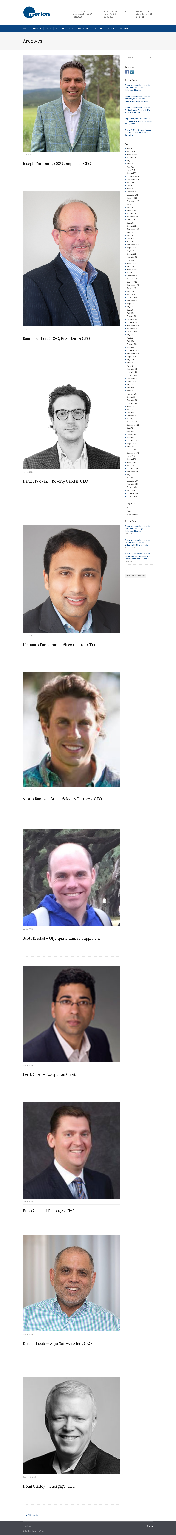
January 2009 (131, 459)
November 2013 (132, 372)
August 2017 (131, 304)
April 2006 (130, 478)
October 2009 (132, 450)
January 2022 (131, 226)
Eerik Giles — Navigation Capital (50, 1074)
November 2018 (132, 279)
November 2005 (132, 484)
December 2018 (132, 276)
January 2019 (131, 272)
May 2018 (130, 291)
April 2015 (130, 341)
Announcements (133, 508)
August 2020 (131, 248)
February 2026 (132, 154)
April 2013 (130, 388)
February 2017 (132, 316)
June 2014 (130, 363)
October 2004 (132, 487)
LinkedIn (28, 1526)
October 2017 (132, 297)
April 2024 (130, 185)
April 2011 (130, 431)
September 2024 (133, 179)
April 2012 (130, 412)
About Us (37, 28)
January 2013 (131, 397)
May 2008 (130, 465)
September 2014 (133, 353)
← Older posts (31, 1515)
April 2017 (130, 313)
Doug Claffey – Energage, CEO (49, 1486)
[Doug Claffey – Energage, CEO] (71, 1425)
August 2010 (131, 443)
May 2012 (130, 409)
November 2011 (132, 422)
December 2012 (132, 400)
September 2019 (133, 260)
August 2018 (131, 288)
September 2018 (133, 285)
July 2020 (130, 251)
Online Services (131, 576)
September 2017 (133, 300)
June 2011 (130, 428)
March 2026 (131, 151)
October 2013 (132, 375)
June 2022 (130, 223)
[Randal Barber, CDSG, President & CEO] (71, 258)
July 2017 (130, 307)
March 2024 (131, 189)
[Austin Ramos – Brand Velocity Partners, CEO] (71, 729)
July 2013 (130, 384)
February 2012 (132, 415)
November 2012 (132, 403)
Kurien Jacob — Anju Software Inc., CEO (57, 1343)
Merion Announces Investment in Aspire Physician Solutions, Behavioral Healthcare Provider (137, 98)
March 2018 (131, 294)
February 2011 (132, 434)
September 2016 (133, 325)
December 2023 (132, 195)
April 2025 (130, 167)
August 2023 (131, 204)
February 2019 (132, 269)
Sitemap (150, 1526)
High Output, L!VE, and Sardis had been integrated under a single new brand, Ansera (138, 121)
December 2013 (132, 369)
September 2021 (133, 229)
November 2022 (132, 216)
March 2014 (131, 366)
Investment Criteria (64, 28)
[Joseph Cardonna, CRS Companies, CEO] (71, 103)
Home (25, 28)
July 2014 (130, 360)
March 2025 (131, 170)
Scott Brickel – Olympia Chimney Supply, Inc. (62, 938)
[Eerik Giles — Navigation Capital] (71, 1013)
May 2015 (130, 338)
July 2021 (130, 232)
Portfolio (98, 28)
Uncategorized (132, 514)
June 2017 (130, 310)
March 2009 (131, 456)
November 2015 (132, 328)
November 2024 (132, 176)
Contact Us (124, 28)
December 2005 (132, 481)
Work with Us (83, 28)
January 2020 (131, 254)
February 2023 (132, 210)
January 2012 (131, 419)
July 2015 (130, 335)
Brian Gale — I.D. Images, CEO (48, 1210)
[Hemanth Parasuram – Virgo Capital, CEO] (71, 578)
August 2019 (131, 263)
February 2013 (132, 394)
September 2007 (133, 471)
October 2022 (132, 220)
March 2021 (131, 241)
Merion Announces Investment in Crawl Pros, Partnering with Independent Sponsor (137, 87)
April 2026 (130, 148)
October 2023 (132, 198)
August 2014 (131, 356)
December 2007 (132, 468)
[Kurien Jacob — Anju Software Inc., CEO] (71, 1282)
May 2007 (130, 475)
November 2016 (132, 322)
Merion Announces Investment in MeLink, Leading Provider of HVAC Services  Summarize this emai (138, 110)
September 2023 (133, 201)
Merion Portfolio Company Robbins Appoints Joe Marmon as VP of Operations (138, 132)
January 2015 (131, 347)
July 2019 (130, 266)
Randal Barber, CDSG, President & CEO (56, 338)
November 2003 (132, 493)
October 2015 (132, 332)
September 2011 (133, 425)
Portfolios (141, 576)
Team (48, 28)
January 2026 (131, 157)
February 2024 (132, 192)
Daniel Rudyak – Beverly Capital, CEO (55, 481)
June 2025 (130, 164)
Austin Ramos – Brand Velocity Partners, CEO (62, 798)
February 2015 (132, 344)
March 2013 (131, 391)
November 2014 (132, 350)
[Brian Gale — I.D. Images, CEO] (71, 1150)
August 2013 (131, 381)
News (110, 28)
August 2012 (131, 406)
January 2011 (131, 437)
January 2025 (131, 173)
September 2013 (133, 378)
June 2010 (130, 447)
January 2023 (131, 213)
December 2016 (132, 319)
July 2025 (130, 161)
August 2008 (131, 462)
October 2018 (132, 282)
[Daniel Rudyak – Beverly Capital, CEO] (71, 420)
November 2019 (132, 257)
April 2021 (130, 238)
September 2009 (133, 453)
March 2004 (131, 490)
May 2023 (130, 207)
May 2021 (130, 235)
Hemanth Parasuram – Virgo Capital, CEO (59, 644)
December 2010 (132, 440)
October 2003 (132, 496)
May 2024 (130, 182)
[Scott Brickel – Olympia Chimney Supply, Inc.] (71, 877)
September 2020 (133, 244)
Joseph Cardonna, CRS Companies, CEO (57, 163)
